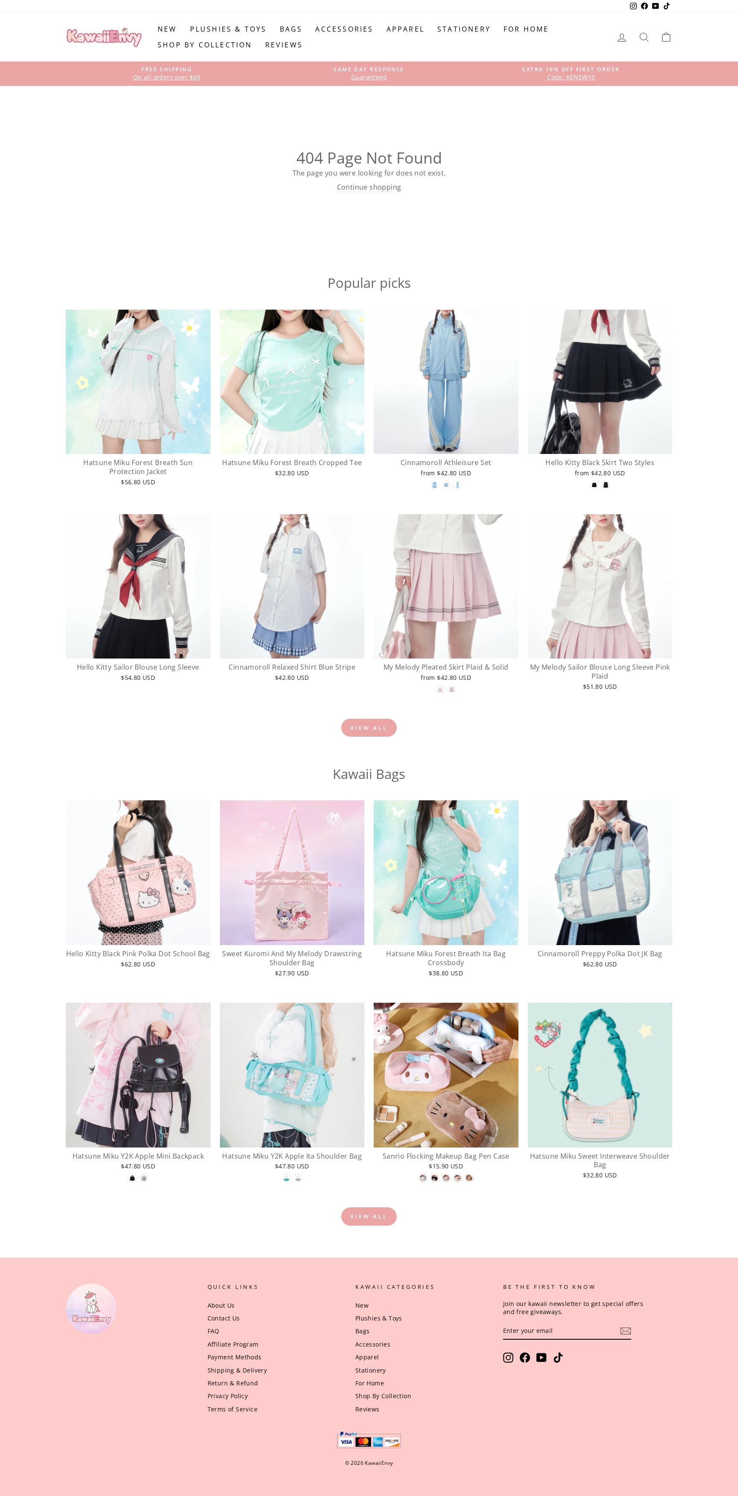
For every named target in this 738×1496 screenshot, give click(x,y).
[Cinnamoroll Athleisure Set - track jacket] (434, 485)
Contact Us (224, 1318)
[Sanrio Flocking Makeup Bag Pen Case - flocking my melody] (446, 1178)
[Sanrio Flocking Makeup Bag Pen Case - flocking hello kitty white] (458, 1178)
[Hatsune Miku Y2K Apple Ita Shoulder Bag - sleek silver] (298, 1178)
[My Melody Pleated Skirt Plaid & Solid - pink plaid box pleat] (452, 689)
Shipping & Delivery (237, 1370)
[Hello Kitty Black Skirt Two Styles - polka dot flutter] (606, 485)
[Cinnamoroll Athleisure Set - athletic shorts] (446, 485)
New (167, 29)
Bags (291, 29)
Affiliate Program (233, 1344)
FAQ (214, 1331)
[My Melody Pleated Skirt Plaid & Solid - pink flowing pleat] (440, 689)
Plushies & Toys (228, 29)
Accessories (344, 29)
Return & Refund (233, 1383)
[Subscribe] (625, 1331)
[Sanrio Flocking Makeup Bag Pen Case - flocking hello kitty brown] (469, 1178)
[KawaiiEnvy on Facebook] (525, 1358)
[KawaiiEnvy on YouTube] (541, 1358)
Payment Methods (235, 1357)
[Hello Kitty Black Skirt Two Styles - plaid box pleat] (594, 485)
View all (369, 728)
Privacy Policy (228, 1396)
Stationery (464, 29)
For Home (526, 29)
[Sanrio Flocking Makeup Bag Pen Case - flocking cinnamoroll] (423, 1178)
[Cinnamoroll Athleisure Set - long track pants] (458, 485)
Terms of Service (233, 1409)
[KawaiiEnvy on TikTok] (558, 1358)
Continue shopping (369, 187)
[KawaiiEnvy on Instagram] (508, 1358)
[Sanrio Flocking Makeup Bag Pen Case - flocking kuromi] (434, 1178)
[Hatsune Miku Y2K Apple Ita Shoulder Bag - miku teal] (286, 1178)
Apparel (406, 29)
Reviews (284, 45)
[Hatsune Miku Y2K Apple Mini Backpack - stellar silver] (144, 1178)
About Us (221, 1305)
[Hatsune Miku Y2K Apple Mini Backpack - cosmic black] (132, 1178)
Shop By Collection (205, 45)
